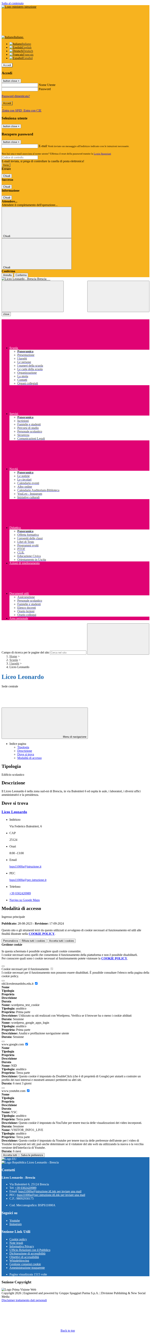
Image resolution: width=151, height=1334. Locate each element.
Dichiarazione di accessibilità (27, 1253)
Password (45, 89)
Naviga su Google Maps (24, 900)
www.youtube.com (14, 1091)
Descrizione (24, 750)
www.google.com (13, 1044)
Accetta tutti (61, 940)
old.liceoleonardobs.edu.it (18, 983)
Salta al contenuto (13, 3)
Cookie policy (18, 1239)
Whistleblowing (19, 1260)
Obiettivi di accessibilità (24, 1257)
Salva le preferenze (32, 1155)
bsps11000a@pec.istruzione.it (27, 880)
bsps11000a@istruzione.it (25, 866)
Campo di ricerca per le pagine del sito (25, 652)
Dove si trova (25, 754)
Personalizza (10, 940)
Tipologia (23, 747)
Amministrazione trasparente (27, 1267)
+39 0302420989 (20, 893)
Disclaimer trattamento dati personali (24, 1300)
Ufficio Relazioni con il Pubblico (29, 1250)
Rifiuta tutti (33, 940)
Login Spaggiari (102, 153)
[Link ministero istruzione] (19, 6)
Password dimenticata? (16, 96)
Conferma (21, 275)
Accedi (7, 65)
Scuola (13, 660)
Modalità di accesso (29, 758)
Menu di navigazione (74, 736)
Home (13, 656)
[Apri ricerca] (118, 296)
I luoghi (14, 663)
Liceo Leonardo (14, 812)
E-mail (43, 146)
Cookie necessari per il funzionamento (26, 969)
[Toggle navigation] (33, 296)
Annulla (7, 275)
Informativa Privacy (21, 1246)
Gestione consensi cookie (25, 1264)
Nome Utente (47, 85)
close (6, 314)
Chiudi (6, 175)
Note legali (16, 1243)
